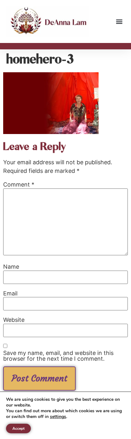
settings (58, 417)
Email (10, 293)
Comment (18, 185)
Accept (18, 428)
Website (13, 320)
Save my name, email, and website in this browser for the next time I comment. (58, 356)
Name (11, 267)
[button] (119, 21)
